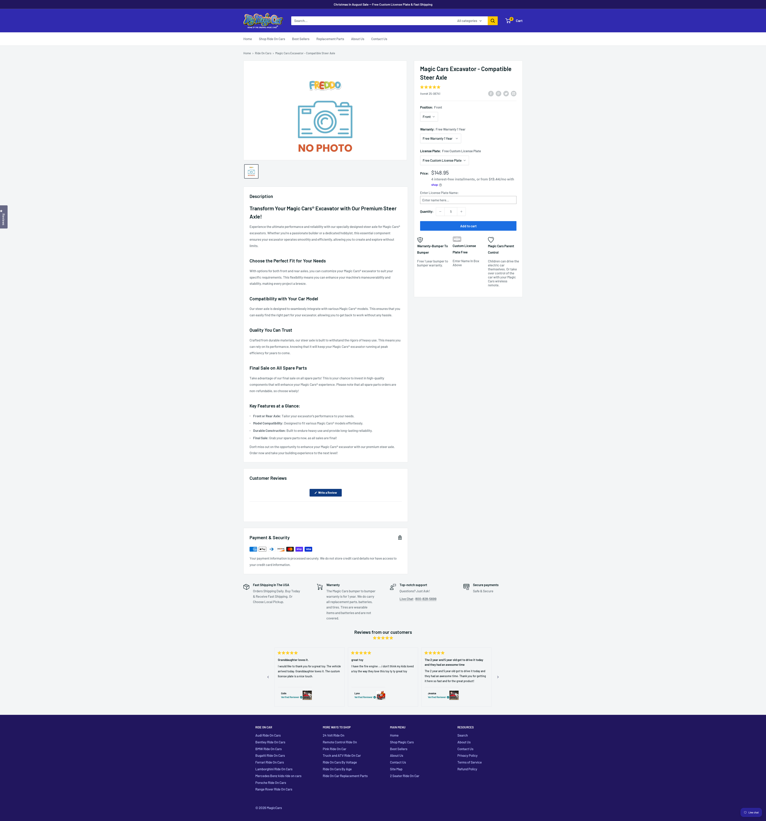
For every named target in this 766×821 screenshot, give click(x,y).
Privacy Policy (467, 755)
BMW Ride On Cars (268, 749)
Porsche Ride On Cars (270, 782)
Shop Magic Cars (402, 742)
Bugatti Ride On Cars (270, 755)
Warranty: (442, 129)
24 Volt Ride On (333, 735)
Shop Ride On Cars (272, 39)
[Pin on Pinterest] (498, 93)
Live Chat (406, 599)
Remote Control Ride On (340, 742)
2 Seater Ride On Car (404, 776)
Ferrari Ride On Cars (269, 762)
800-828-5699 (425, 599)
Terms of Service (469, 762)
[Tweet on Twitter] (506, 93)
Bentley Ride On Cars (270, 742)
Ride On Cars (263, 53)
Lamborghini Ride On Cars (273, 769)
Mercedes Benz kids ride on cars (278, 776)
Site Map (396, 769)
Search (462, 735)
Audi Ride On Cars (268, 735)
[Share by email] (513, 93)
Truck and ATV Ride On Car (342, 755)
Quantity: (426, 211)
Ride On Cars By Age (337, 769)
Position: (431, 107)
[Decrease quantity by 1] (440, 211)
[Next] (498, 677)
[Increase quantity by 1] (461, 211)
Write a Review (330, 494)
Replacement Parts (330, 39)
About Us (357, 39)
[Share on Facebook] (491, 93)
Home (247, 39)
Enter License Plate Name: (439, 193)
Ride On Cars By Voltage (340, 762)
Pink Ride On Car (334, 749)
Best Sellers (300, 39)
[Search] (493, 20)
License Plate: (450, 151)
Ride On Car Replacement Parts (345, 776)
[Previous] (268, 677)
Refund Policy (467, 769)
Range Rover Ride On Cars (273, 789)
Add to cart (468, 226)
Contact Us (379, 39)
